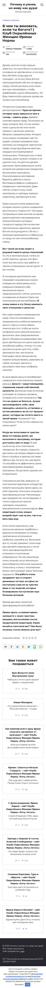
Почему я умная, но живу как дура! (23, 6)
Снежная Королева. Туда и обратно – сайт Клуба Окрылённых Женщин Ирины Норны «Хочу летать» (23, 879)
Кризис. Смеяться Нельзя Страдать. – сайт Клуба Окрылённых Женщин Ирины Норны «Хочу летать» (23, 772)
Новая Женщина (23, 702)
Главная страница (11, 20)
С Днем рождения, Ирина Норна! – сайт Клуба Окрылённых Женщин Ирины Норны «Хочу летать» (23, 807)
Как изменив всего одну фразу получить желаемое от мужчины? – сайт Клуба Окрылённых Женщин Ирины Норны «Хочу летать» (23, 735)
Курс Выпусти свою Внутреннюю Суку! (23, 674)
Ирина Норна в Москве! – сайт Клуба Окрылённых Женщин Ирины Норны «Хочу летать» (23, 913)
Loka (22, 951)
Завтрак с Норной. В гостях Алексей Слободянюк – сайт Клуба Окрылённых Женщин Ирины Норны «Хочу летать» (23, 843)
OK (27, 984)
